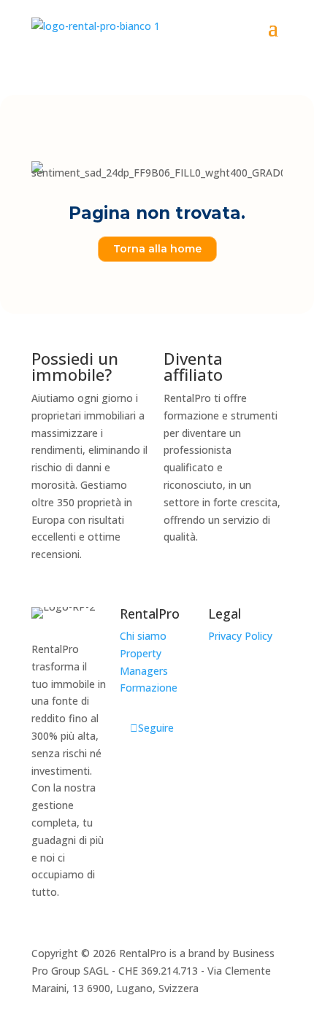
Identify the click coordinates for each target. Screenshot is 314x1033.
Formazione (148, 688)
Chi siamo (143, 636)
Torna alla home (157, 248)
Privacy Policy (240, 636)
